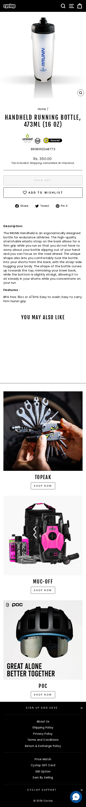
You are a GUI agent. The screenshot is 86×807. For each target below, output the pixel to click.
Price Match (43, 759)
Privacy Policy (43, 734)
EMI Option (43, 771)
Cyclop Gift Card (43, 765)
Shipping (36, 163)
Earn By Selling (43, 777)
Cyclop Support (42, 790)
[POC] (43, 640)
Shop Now (43, 590)
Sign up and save (42, 707)
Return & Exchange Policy (43, 746)
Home (42, 109)
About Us (43, 721)
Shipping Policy (43, 727)
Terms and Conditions (43, 740)
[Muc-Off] (43, 535)
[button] (76, 797)
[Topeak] (43, 431)
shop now (43, 694)
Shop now (43, 486)
